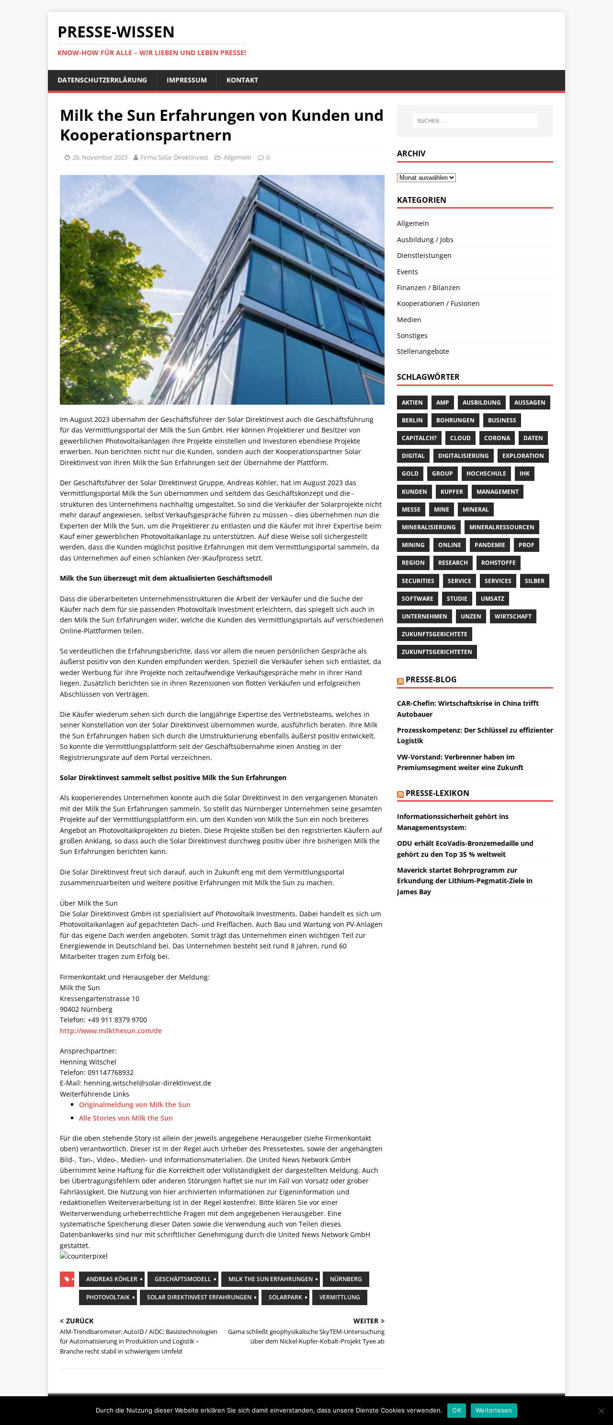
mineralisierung (429, 527)
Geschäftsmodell (183, 1279)
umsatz (492, 599)
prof (526, 545)
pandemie (490, 545)
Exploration (523, 456)
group (442, 473)
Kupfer (452, 492)
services (498, 581)
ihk (525, 473)
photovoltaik (108, 1297)
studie (457, 599)
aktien (412, 402)
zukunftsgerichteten (437, 652)
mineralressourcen (501, 527)
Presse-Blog (431, 679)
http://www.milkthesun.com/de (111, 1030)
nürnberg (346, 1279)
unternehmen (424, 616)
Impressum (187, 79)
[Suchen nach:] (475, 121)
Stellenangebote (423, 351)
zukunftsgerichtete (434, 634)
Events (407, 271)
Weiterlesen (494, 1410)
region (413, 563)
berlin (412, 420)
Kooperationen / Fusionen (438, 303)
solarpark (285, 1297)
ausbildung (482, 402)
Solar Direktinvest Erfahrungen (199, 1297)
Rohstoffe (498, 563)
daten (533, 438)
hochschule (486, 473)
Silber (535, 581)
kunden (414, 492)
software (417, 599)
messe (411, 509)
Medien (409, 319)
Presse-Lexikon (437, 793)
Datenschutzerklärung (102, 79)
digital (413, 456)
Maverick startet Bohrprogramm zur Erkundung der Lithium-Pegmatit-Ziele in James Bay (465, 880)
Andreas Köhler (111, 1279)
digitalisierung (463, 456)
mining (413, 545)
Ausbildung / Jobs (425, 239)
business (502, 420)
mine (441, 509)
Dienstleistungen (424, 255)
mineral (476, 509)
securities (418, 581)
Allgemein (237, 157)
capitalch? (419, 438)
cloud (460, 438)
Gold (410, 473)
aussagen (529, 402)
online (449, 545)
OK (456, 1410)
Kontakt (242, 79)
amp (442, 402)
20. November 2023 (99, 157)
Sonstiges (412, 335)
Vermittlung (339, 1297)
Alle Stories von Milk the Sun (126, 1117)
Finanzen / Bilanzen (428, 287)
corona (497, 438)
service (459, 581)
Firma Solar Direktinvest (174, 157)
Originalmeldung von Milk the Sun (135, 1104)
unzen (471, 616)
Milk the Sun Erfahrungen (270, 1279)
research (453, 563)
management (498, 492)
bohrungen (455, 420)
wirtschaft (513, 616)
